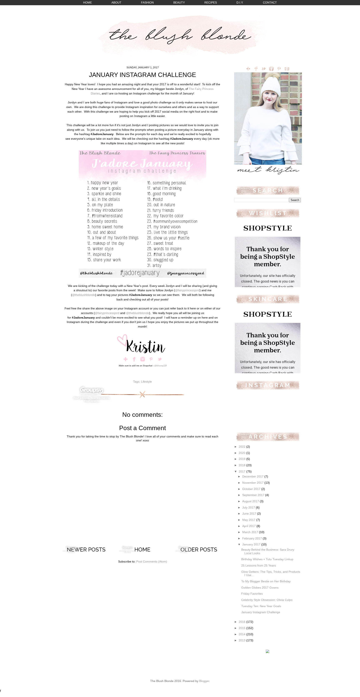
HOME (87, 2)
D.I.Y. (239, 2)
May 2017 (249, 519)
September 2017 (253, 495)
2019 (242, 459)
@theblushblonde (83, 294)
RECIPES (210, 2)
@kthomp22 (160, 365)
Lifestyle (146, 381)
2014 (242, 634)
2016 (242, 621)
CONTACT (270, 2)
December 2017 (253, 476)
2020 (242, 453)
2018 (242, 465)
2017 (242, 471)
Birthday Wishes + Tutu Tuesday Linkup (267, 559)
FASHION (147, 2)
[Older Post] (199, 553)
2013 (242, 640)
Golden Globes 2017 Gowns (260, 587)
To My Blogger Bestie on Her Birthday (266, 581)
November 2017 (253, 482)
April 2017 (249, 526)
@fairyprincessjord (187, 290)
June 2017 (249, 513)
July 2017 (249, 507)
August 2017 (251, 501)
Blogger (204, 681)
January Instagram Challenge (260, 612)
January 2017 (251, 544)
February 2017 (252, 538)
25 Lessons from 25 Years (258, 565)
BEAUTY (179, 2)
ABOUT (116, 2)
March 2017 (250, 532)
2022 (242, 446)
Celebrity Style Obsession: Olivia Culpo (266, 600)
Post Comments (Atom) (151, 561)
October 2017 (251, 489)
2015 (242, 628)
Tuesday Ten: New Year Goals (261, 606)
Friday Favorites (252, 593)
